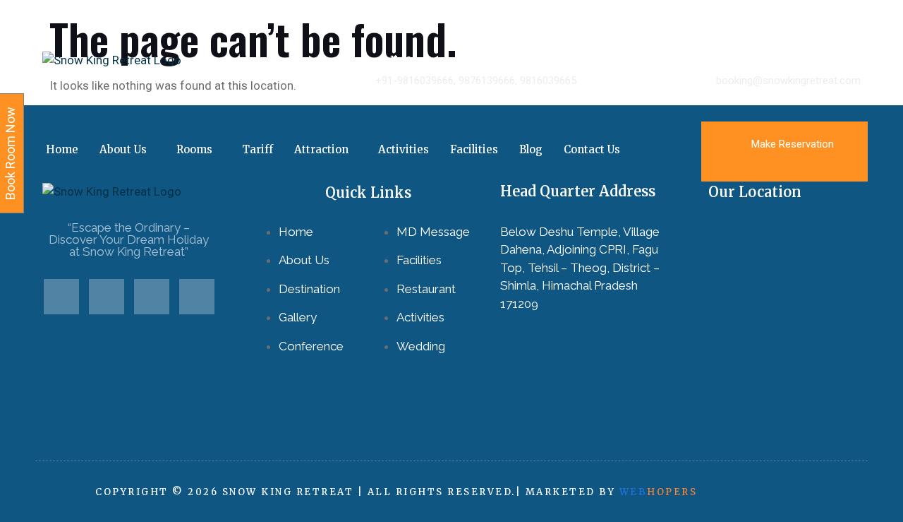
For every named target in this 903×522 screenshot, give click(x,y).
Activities (403, 149)
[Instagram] (196, 296)
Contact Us (592, 149)
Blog (531, 149)
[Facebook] (61, 296)
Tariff (257, 149)
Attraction (321, 149)
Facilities (474, 149)
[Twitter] (106, 296)
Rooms (194, 149)
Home (62, 149)
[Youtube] (151, 296)
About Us (123, 149)
